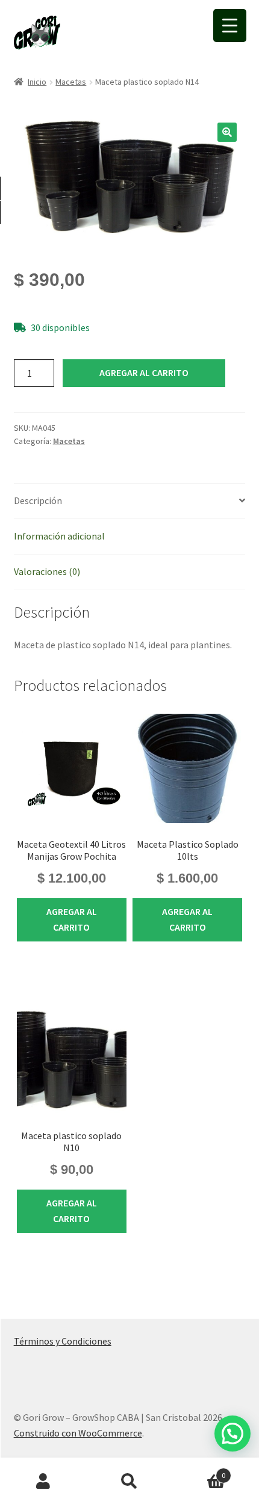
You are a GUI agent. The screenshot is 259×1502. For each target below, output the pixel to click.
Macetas (70, 81)
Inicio (37, 81)
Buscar (129, 1481)
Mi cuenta (43, 1481)
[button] (227, 132)
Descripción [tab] (38, 500)
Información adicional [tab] (59, 536)
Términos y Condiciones (62, 1341)
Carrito (199, 1471)
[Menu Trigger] (229, 25)
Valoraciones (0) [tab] (47, 571)
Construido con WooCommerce (78, 1433)
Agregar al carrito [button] (71, 919)
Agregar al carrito (144, 372)
